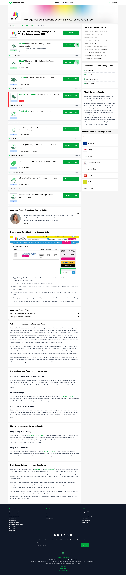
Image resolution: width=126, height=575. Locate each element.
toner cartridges (49, 469)
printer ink (37, 469)
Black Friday (12, 526)
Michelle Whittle (19, 172)
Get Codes (71, 33)
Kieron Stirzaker (19, 155)
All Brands (85, 522)
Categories (15, 26)
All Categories (86, 520)
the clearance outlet (49, 451)
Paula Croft (19, 88)
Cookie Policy (63, 568)
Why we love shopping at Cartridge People (96, 46)
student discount (68, 396)
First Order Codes (14, 522)
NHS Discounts (13, 518)
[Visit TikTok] (65, 535)
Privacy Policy (63, 566)
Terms (76, 55)
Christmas (12, 528)
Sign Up (85, 545)
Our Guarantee (86, 514)
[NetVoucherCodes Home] (15, 2)
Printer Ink (34, 26)
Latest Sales (12, 520)
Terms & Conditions (63, 570)
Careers (48, 516)
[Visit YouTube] (71, 535)
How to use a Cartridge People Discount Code (96, 40)
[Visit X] (68, 535)
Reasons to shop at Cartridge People (94, 34)
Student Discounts (14, 516)
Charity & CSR (50, 518)
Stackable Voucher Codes (16, 524)
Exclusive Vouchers (14, 514)
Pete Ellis (18, 55)
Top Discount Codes (14, 512)
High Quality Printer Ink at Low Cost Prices (95, 55)
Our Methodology (87, 516)
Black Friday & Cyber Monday (36, 435)
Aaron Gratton (19, 189)
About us (48, 512)
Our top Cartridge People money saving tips (96, 49)
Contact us (85, 518)
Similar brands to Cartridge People (93, 58)
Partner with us (50, 514)
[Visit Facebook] (55, 535)
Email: (38, 542)
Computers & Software (25, 26)
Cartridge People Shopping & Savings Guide (96, 31)
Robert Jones (20, 105)
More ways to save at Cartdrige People (95, 52)
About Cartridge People (91, 37)
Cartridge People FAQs (90, 43)
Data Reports (12, 530)
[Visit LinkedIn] (61, 535)
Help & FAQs (85, 512)
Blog (71, 2)
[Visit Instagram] (58, 535)
